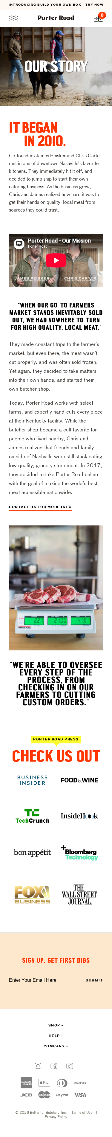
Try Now (32, 5)
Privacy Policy (56, 1117)
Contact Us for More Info (40, 507)
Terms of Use (81, 1113)
